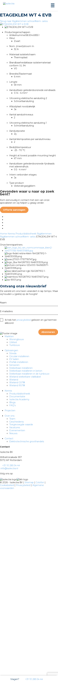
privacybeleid (24, 319)
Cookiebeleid (7, 485)
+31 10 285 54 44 (34, 679)
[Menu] (52, 5)
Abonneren (48, 332)
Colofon (40, 482)
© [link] (1, 482)
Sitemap (29, 482)
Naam (3, 302)
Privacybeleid (23, 485)
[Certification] (31, 250)
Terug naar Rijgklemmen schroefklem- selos (24, 21)
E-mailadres (6, 311)
